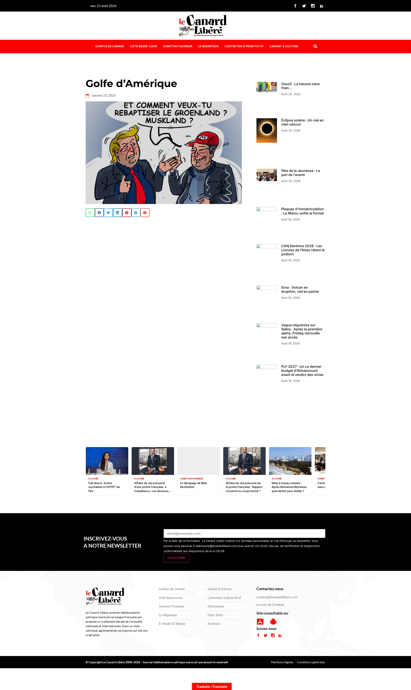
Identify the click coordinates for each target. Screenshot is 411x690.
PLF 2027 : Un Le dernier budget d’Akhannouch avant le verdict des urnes (302, 370)
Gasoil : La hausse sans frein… (300, 86)
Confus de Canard (109, 46)
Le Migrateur (208, 46)
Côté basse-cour (143, 46)
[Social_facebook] (295, 5)
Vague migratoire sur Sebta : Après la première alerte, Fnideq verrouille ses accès (301, 331)
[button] (315, 46)
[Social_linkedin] (321, 5)
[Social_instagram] (313, 5)
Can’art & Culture (284, 46)
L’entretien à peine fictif (244, 46)
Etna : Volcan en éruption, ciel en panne (300, 289)
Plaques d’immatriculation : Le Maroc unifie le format (302, 211)
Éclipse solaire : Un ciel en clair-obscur (302, 122)
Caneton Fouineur (177, 46)
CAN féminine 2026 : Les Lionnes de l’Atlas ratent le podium (303, 250)
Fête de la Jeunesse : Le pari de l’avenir (300, 172)
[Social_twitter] (304, 5)
